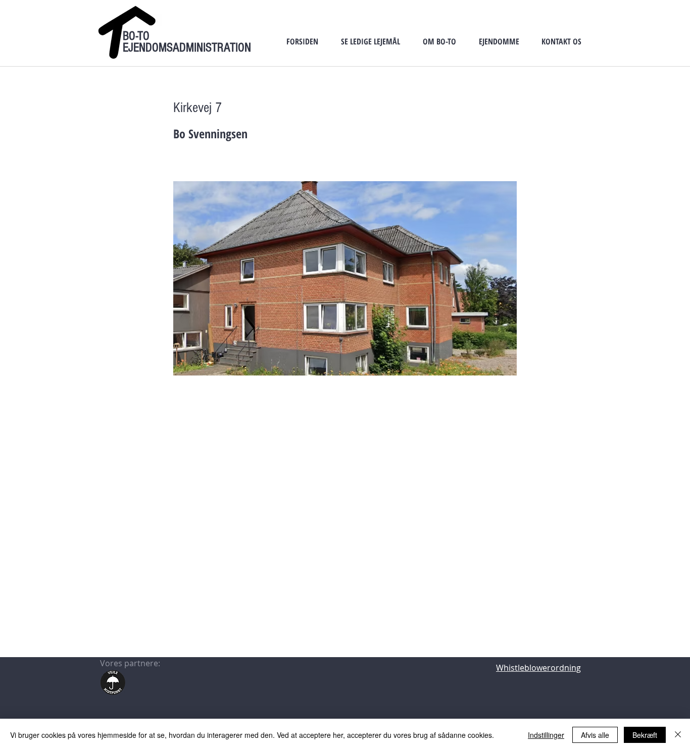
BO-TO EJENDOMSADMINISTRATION (187, 42)
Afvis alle (595, 735)
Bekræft (644, 735)
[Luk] (678, 735)
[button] (370, 41)
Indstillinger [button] (546, 735)
